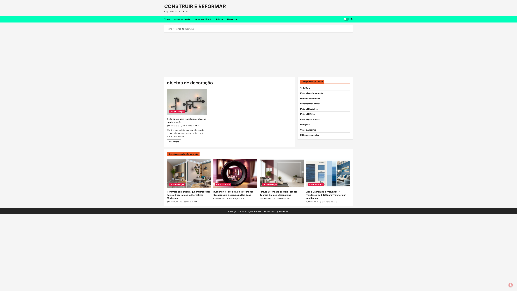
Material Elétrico (307, 114)
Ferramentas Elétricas (310, 104)
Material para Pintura (309, 119)
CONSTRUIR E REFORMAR (195, 6)
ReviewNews (269, 211)
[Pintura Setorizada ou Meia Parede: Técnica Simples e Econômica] (282, 173)
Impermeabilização (203, 19)
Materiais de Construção (311, 93)
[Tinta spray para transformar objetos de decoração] (187, 102)
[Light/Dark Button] (346, 19)
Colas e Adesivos (308, 130)
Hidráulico (232, 19)
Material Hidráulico (309, 109)
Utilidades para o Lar (309, 135)
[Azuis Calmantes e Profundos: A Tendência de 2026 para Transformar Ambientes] (328, 173)
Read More (175, 142)
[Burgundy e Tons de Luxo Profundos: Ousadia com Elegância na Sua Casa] (235, 173)
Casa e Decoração (182, 19)
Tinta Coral (305, 88)
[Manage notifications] (511, 285)
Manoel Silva (174, 202)
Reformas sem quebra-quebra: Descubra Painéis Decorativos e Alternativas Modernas (188, 195)
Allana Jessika (174, 126)
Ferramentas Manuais (310, 98)
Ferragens (305, 124)
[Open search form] (352, 19)
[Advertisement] (258, 54)
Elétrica (219, 19)
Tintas (167, 19)
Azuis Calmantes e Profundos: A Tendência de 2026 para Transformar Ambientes (326, 195)
